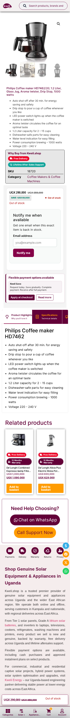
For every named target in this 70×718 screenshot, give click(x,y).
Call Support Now (35, 532)
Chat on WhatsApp (37, 519)
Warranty (35, 557)
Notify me (23, 253)
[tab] (17, 317)
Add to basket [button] (14, 488)
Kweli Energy (13, 680)
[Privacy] (60, 550)
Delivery (22, 557)
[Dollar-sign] (66, 545)
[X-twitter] (66, 562)
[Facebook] (66, 554)
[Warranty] (35, 550)
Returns (47, 557)
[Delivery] (22, 550)
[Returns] (47, 550)
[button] (58, 24)
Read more (44, 297)
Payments (10, 557)
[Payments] (9, 550)
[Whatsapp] (66, 571)
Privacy (60, 557)
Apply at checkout (22, 297)
